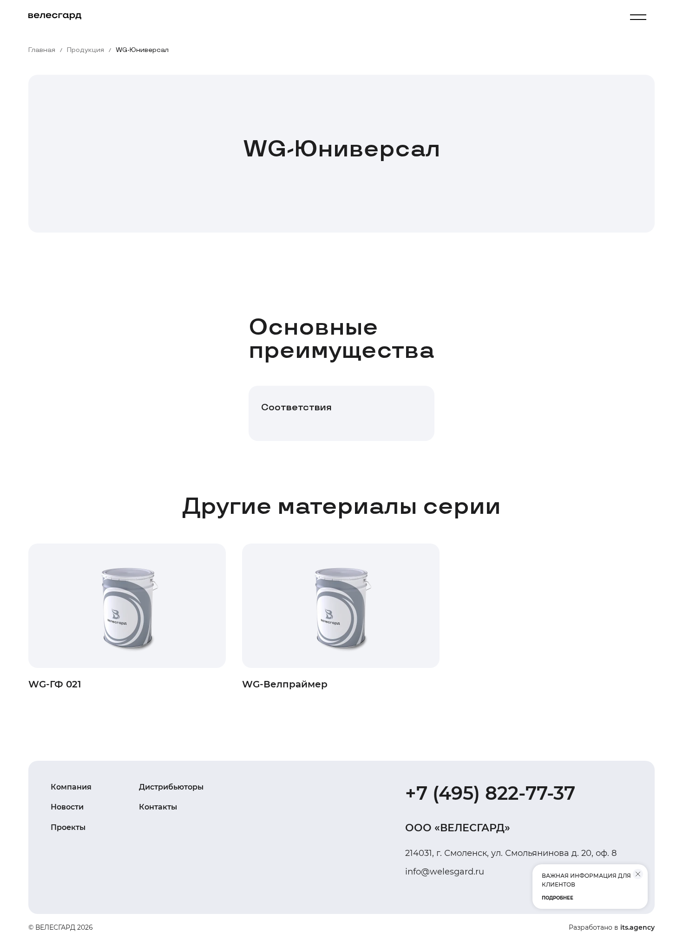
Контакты (158, 807)
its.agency (637, 927)
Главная (41, 50)
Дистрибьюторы (171, 787)
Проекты (68, 827)
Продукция (85, 50)
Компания (71, 787)
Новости (67, 807)
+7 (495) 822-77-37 (490, 793)
